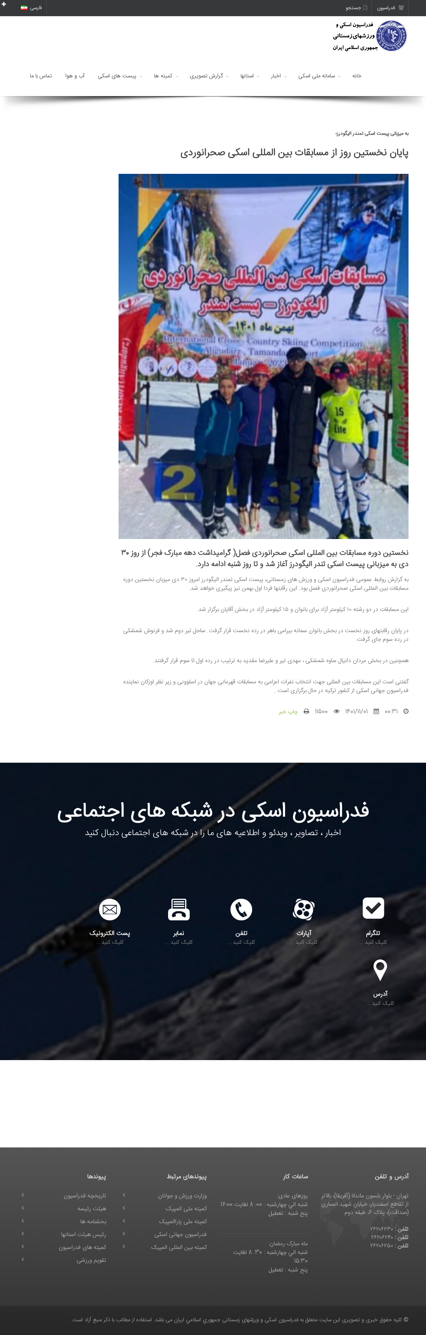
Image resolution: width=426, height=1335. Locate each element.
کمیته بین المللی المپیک (179, 1248)
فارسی (36, 8)
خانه (357, 76)
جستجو (353, 8)
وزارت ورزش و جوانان (182, 1196)
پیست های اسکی (117, 76)
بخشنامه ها (93, 1222)
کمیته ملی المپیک (186, 1209)
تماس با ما (41, 76)
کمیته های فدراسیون (82, 1248)
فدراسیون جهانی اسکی (180, 1235)
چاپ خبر (288, 712)
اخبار (276, 76)
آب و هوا (74, 76)
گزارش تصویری (206, 76)
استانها (247, 76)
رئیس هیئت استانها (83, 1235)
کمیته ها (163, 76)
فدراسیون (386, 8)
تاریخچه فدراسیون (85, 1196)
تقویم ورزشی (91, 1261)
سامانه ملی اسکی (316, 76)
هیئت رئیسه (91, 1209)
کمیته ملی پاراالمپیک (183, 1222)
